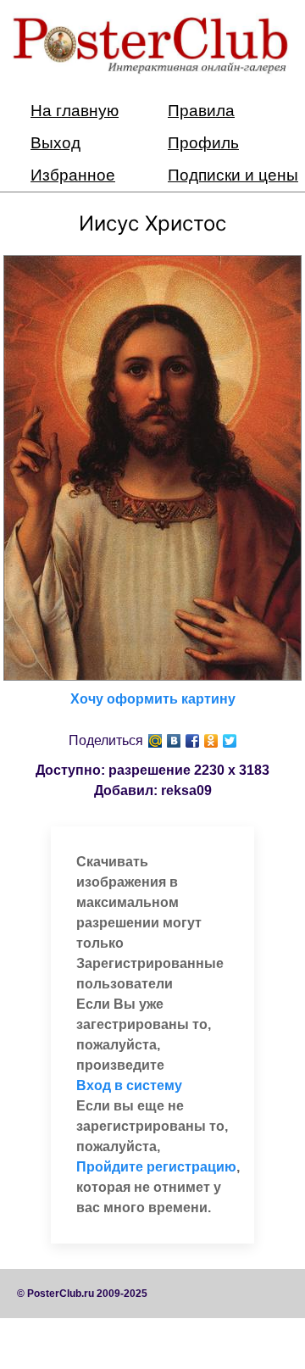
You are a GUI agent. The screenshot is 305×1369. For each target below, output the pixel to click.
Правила (201, 111)
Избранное (72, 175)
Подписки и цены (233, 175)
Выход (55, 143)
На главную (74, 111)
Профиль (203, 143)
